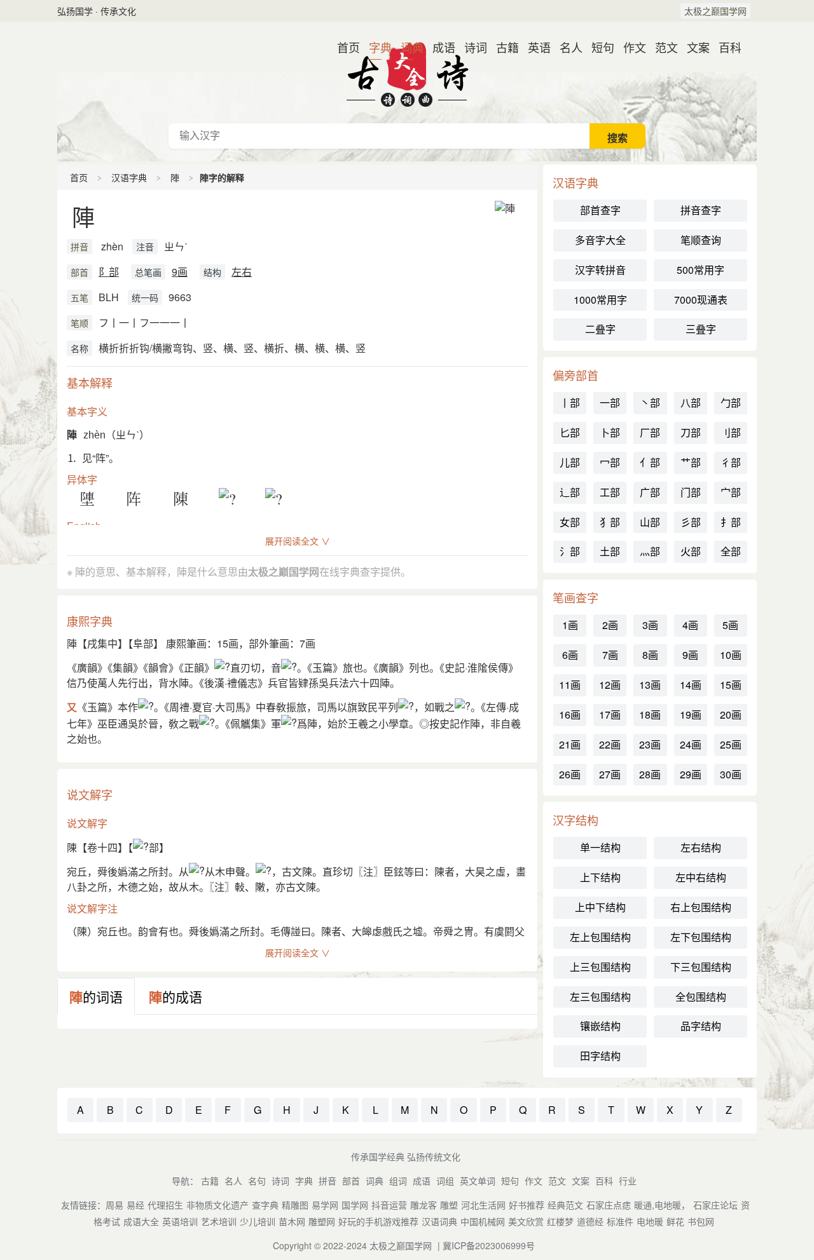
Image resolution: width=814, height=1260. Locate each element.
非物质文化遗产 (217, 1204)
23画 (650, 744)
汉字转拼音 (600, 269)
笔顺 (79, 322)
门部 (690, 492)
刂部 (731, 432)
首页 (343, 47)
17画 (610, 714)
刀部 (690, 432)
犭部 (610, 522)
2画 (610, 625)
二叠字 (600, 329)
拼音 (79, 246)
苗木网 (292, 1221)
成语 (438, 47)
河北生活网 (483, 1204)
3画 (650, 625)
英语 (534, 47)
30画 (731, 774)
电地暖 (650, 1221)
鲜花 (675, 1221)
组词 (398, 1180)
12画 (610, 684)
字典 (375, 47)
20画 (731, 714)
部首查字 (600, 210)
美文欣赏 (526, 1221)
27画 (610, 774)
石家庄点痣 (608, 1204)
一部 (610, 402)
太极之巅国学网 (715, 10)
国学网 (354, 1204)
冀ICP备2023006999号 (489, 1245)
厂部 (650, 432)
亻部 (650, 462)
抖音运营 (389, 1204)
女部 (570, 522)
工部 (610, 492)
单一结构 (600, 847)
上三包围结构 (600, 966)
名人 (566, 47)
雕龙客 (423, 1204)
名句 (257, 1180)
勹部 (731, 402)
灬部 (650, 551)
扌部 (731, 522)
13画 (650, 684)
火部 (690, 551)
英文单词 (477, 1180)
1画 (570, 625)
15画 (731, 684)
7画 (610, 654)
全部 (731, 551)
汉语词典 (439, 1221)
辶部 (570, 492)
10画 (731, 654)
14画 (690, 684)
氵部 (570, 551)
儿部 (570, 462)
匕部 (570, 432)
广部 (650, 492)
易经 (135, 1204)
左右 (241, 271)
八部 (690, 402)
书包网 (700, 1221)
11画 (570, 684)
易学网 (325, 1204)
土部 (610, 551)
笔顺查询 (700, 240)
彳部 (731, 462)
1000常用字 (600, 299)
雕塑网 (321, 1221)
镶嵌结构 (600, 1026)
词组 (445, 1180)
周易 (114, 1204)
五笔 (79, 297)
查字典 (265, 1204)
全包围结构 (700, 996)
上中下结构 (600, 907)
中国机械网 (482, 1221)
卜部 (610, 432)
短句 (597, 47)
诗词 (470, 47)
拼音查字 (700, 210)
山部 (650, 522)
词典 (407, 47)
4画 (690, 625)
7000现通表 (701, 299)
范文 (661, 47)
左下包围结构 (700, 937)
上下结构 (600, 877)
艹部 (690, 462)
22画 (610, 744)
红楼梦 (560, 1221)
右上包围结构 (700, 907)
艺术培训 (219, 1221)
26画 (570, 774)
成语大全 (141, 1221)
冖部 (610, 462)
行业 (628, 1180)
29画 (690, 774)
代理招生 (165, 1204)
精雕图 (295, 1204)
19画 (690, 714)
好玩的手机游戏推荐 (378, 1221)
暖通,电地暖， (662, 1204)
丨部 (570, 402)
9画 (180, 271)
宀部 (731, 492)
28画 (650, 774)
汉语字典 (129, 177)
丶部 (650, 402)
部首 (79, 272)
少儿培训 (257, 1221)
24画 (690, 744)
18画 (650, 714)
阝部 (109, 271)
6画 (570, 654)
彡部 (690, 522)
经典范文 (565, 1204)
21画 (570, 744)
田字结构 (600, 1055)
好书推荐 (526, 1204)
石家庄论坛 (715, 1204)
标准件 (620, 1221)
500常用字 (700, 269)
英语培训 (180, 1221)
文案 (693, 47)
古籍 (502, 47)
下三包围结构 (700, 966)
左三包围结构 (600, 996)
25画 (731, 744)
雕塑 (449, 1204)
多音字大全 (600, 240)
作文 (629, 47)
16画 (570, 714)
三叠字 (701, 329)
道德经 (590, 1221)
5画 (730, 625)
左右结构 (700, 847)
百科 (725, 47)
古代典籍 (407, 72)
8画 (650, 654)
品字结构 (700, 1026)
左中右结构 (700, 877)
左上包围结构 (600, 937)
